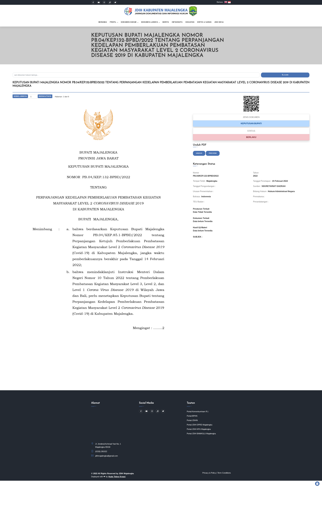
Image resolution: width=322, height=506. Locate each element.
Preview (213, 153)
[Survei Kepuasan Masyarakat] (317, 483)
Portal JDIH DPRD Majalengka (199, 425)
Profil (113, 22)
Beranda (102, 22)
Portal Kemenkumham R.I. (198, 411)
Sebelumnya (20, 96)
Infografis (177, 22)
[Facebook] (93, 2)
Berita (166, 22)
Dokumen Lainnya (149, 22)
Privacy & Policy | (209, 473)
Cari (286, 75)
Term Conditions (224, 473)
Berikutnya (45, 96)
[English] (226, 2)
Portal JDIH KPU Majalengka (199, 429)
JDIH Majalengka (126, 473)
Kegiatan (190, 22)
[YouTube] (98, 2)
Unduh (199, 153)
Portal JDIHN (192, 420)
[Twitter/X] (115, 2)
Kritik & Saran (204, 22)
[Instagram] (104, 2)
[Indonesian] (229, 2)
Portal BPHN (192, 416)
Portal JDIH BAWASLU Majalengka (201, 433)
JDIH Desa (219, 22)
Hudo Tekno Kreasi (116, 477)
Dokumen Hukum (128, 22)
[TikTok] (110, 2)
